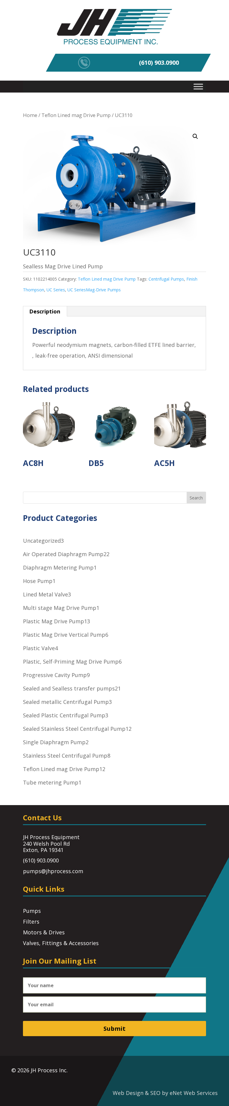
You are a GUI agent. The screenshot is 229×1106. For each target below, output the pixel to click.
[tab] (45, 311)
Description (44, 311)
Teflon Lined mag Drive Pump (76, 115)
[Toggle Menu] (198, 86)
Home (30, 115)
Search (196, 498)
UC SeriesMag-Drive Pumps (94, 290)
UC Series (56, 290)
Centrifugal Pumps (166, 279)
